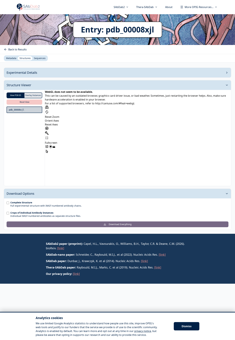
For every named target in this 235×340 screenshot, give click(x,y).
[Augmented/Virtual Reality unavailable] (54, 147)
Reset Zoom (52, 117)
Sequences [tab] (40, 58)
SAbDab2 (119, 7)
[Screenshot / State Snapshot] (47, 128)
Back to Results (17, 49)
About (168, 7)
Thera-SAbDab (145, 7)
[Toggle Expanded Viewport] (47, 138)
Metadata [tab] (11, 58)
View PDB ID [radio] (15, 95)
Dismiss (187, 326)
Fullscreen (51, 142)
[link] (60, 248)
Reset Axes (51, 124)
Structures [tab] (25, 58)
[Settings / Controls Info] (47, 146)
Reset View (24, 102)
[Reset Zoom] (47, 112)
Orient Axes (52, 120)
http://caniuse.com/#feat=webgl (114, 103)
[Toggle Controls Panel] (47, 133)
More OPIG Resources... (199, 7)
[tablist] (26, 58)
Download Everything (120, 224)
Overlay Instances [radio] (33, 95)
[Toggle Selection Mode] (47, 151)
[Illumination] (51, 146)
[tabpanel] (117, 149)
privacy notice (142, 331)
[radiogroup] (24, 95)
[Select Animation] (47, 107)
